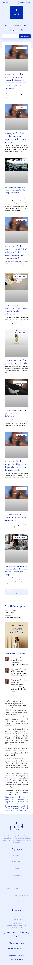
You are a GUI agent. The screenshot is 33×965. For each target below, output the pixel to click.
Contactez (16, 630)
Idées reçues (9, 615)
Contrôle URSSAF (10, 611)
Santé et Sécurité (12, 808)
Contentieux (9, 797)
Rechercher (25, 36)
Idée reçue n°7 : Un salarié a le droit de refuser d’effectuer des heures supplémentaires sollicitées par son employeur (16, 81)
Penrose (20, 959)
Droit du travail (10, 613)
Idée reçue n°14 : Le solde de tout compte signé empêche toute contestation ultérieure (19, 672)
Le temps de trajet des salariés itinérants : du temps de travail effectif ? (15, 191)
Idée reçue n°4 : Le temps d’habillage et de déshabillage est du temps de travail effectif (16, 465)
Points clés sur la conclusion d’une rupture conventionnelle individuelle (16, 309)
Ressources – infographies (14, 617)
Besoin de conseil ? (16, 625)
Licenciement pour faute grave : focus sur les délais (16, 362)
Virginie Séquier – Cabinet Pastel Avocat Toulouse (16, 778)
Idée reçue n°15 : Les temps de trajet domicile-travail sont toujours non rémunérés (19, 661)
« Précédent (9, 591)
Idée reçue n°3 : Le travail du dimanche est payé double (15, 517)
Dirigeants (20, 799)
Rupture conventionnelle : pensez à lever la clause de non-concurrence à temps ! (16, 570)
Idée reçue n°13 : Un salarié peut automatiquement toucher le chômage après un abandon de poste (18, 685)
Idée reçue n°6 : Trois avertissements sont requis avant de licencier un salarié (16, 137)
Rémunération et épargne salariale (16, 806)
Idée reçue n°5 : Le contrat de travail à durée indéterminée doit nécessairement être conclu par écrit (16, 252)
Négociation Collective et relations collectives (16, 802)
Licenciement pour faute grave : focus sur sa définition (16, 413)
